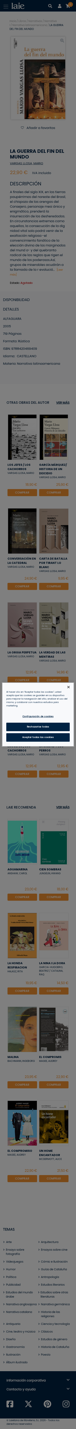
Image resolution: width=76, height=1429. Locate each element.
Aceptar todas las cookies (38, 737)
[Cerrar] (68, 687)
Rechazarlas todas (38, 727)
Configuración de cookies (38, 717)
